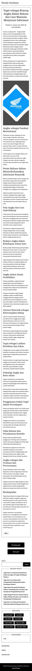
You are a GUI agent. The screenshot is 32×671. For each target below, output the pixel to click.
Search (3, 561)
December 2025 (21, 627)
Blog (6, 533)
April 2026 (18, 619)
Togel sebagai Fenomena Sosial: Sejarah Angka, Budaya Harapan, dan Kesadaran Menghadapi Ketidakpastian (15, 597)
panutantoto (5, 645)
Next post (16, 552)
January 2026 (9, 627)
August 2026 (8, 615)
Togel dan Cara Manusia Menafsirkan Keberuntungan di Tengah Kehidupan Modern (15, 575)
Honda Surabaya (10, 2)
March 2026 (8, 623)
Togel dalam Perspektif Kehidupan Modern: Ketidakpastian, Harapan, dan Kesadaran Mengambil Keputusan (15, 589)
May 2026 (8, 619)
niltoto (4, 650)
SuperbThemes (16, 668)
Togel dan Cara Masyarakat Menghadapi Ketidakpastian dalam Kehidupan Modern (14, 582)
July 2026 (19, 615)
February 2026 (20, 623)
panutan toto (6, 654)
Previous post (16, 545)
